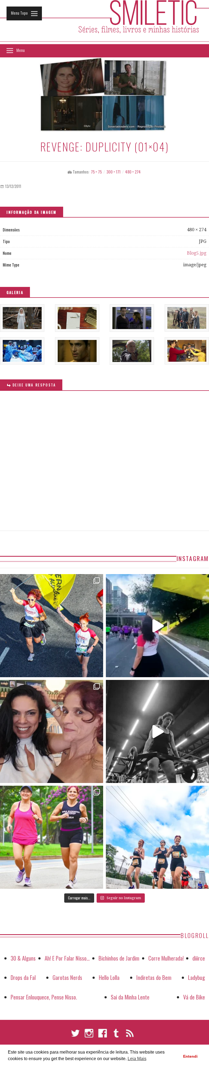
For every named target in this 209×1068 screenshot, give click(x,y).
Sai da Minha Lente (130, 997)
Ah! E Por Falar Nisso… (67, 958)
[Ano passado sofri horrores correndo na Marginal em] (157, 837)
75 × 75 (96, 172)
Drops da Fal (23, 977)
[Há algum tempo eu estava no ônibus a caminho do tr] (51, 625)
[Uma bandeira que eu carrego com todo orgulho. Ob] (157, 625)
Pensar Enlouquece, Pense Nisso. (44, 997)
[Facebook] (102, 1035)
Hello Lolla (109, 977)
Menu (20, 50)
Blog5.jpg (196, 253)
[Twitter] (75, 1035)
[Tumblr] (116, 1035)
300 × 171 (113, 172)
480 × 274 (133, 172)
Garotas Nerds (67, 977)
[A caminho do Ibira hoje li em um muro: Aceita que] (51, 837)
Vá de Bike (194, 997)
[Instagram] (89, 1035)
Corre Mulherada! (166, 958)
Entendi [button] (190, 1056)
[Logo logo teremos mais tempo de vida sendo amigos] (51, 731)
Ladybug (196, 977)
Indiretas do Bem (153, 977)
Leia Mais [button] (137, 1058)
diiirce (198, 958)
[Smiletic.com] (104, 22)
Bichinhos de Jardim (119, 958)
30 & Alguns (23, 958)
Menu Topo (19, 13)
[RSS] (129, 1035)
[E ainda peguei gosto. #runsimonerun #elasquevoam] (157, 731)
